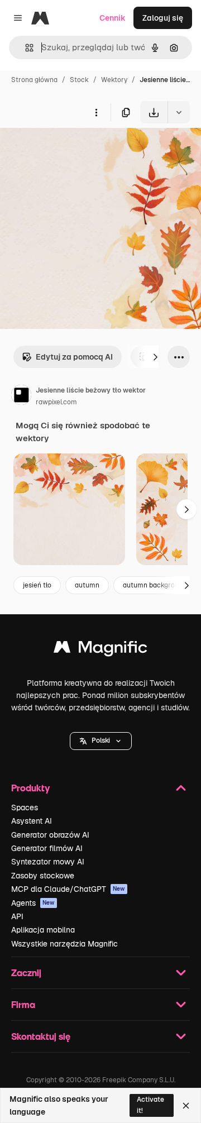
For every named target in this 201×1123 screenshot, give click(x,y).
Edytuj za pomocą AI (74, 357)
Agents (33, 903)
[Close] (186, 1105)
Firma (23, 1004)
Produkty (30, 788)
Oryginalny (77, 149)
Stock (79, 79)
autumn (87, 585)
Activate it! (150, 1105)
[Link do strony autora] (21, 396)
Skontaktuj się (40, 1036)
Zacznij (26, 972)
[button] (101, 741)
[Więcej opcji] (96, 112)
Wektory (114, 79)
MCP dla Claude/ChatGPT (68, 889)
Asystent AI (31, 821)
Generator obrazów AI (50, 835)
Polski (101, 740)
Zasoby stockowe (42, 876)
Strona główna (34, 79)
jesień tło (37, 585)
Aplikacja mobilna (43, 930)
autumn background (154, 585)
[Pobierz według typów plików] (179, 112)
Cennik (112, 18)
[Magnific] (100, 649)
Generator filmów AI (47, 848)
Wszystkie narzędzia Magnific (64, 944)
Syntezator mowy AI (47, 862)
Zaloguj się (162, 18)
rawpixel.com (56, 402)
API (17, 916)
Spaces (24, 807)
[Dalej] (155, 357)
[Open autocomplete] (24, 48)
